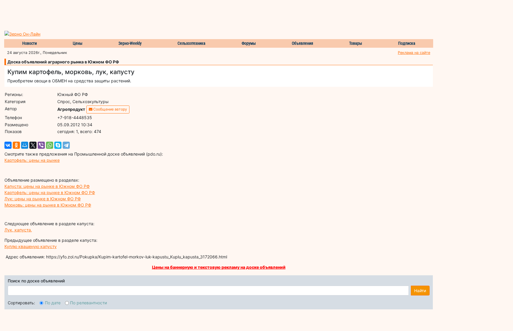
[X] (33, 145)
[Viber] (41, 145)
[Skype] (57, 145)
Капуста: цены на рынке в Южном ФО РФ (47, 186)
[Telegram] (66, 145)
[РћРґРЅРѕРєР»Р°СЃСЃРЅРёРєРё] (16, 145)
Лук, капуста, (18, 229)
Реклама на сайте (414, 52)
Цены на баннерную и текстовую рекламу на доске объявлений (219, 267)
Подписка (406, 43)
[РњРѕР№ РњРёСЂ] (24, 145)
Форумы (249, 43)
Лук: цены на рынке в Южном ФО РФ (42, 198)
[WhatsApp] (49, 145)
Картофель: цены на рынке (32, 160)
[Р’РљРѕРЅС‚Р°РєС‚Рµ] (8, 145)
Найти (420, 290)
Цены (78, 43)
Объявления (302, 43)
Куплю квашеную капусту (30, 246)
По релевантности (88, 302)
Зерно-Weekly (130, 43)
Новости (29, 43)
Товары (355, 43)
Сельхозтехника (191, 43)
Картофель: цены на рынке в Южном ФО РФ (49, 192)
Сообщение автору (109, 109)
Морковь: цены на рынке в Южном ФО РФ (47, 204)
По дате (53, 302)
